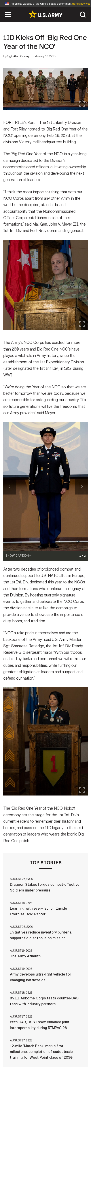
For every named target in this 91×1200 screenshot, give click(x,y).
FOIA (76, 1180)
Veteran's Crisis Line (59, 1186)
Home (21, 1174)
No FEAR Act (24, 1186)
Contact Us (43, 1174)
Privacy (67, 1174)
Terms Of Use (22, 1180)
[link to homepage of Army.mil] (45, 14)
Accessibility (52, 1180)
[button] (2, 9)
